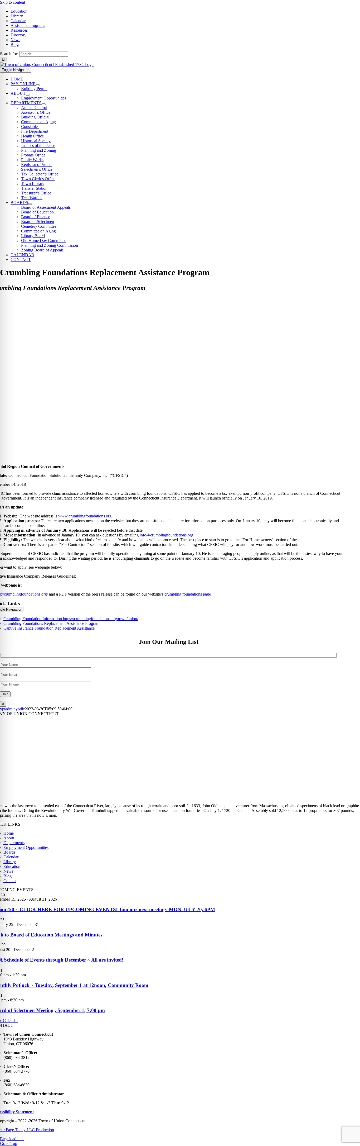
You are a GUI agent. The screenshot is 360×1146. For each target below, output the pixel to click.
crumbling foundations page (187, 594)
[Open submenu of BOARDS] (30, 204)
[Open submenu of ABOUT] (28, 95)
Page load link (12, 1139)
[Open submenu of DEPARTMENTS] (43, 104)
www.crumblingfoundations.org (84, 516)
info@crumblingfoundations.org (166, 535)
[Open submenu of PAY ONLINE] (38, 85)
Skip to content (12, 2)
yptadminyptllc (12, 709)
